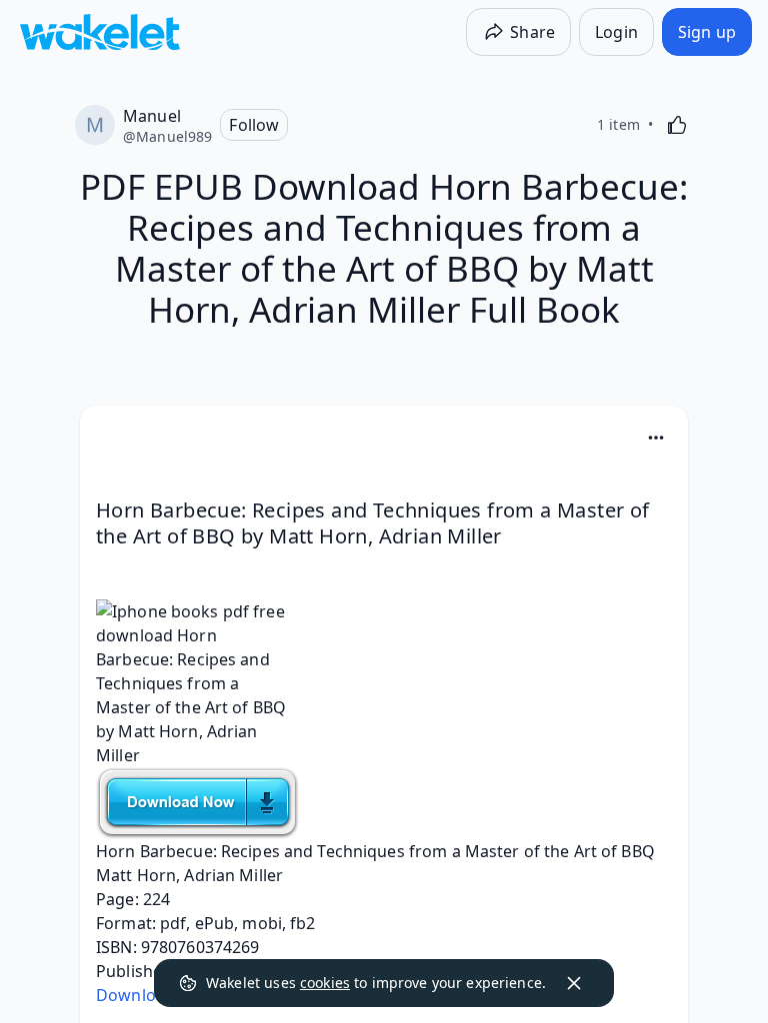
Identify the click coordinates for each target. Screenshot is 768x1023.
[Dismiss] (574, 983)
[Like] (677, 125)
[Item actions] (656, 438)
